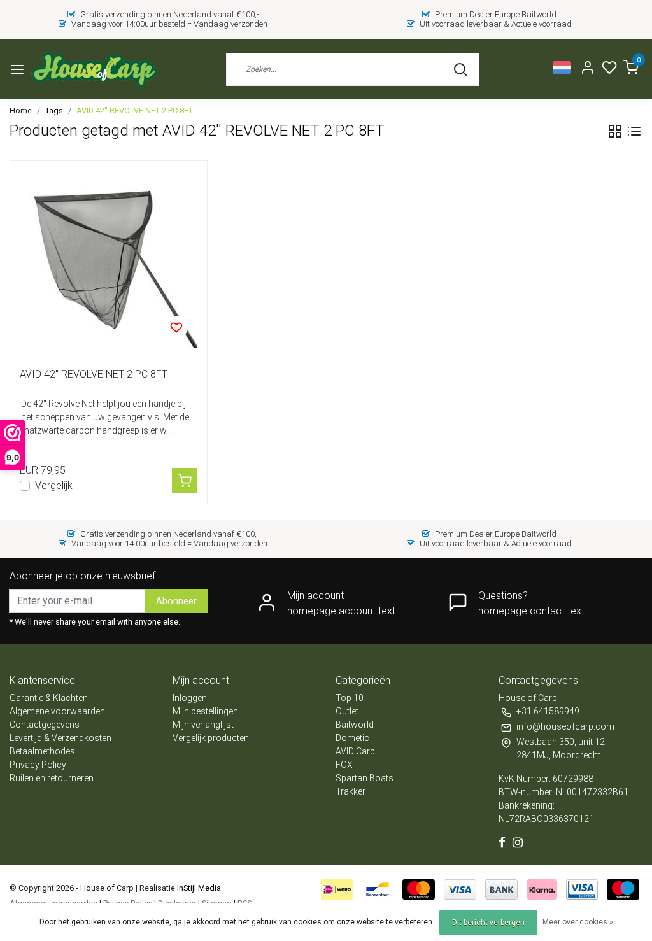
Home (21, 110)
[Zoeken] (460, 69)
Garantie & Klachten (49, 698)
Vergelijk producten (211, 738)
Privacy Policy (38, 765)
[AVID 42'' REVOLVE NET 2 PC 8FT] (108, 259)
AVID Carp (355, 751)
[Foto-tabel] (615, 131)
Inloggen (190, 698)
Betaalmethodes (42, 751)
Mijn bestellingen (205, 711)
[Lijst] (634, 131)
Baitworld (355, 724)
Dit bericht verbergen (488, 922)
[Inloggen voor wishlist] (176, 327)
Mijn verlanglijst (203, 724)
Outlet (347, 711)
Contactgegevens (45, 724)
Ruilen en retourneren (52, 778)
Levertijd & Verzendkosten (60, 738)
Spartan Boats (364, 778)
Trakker (350, 791)
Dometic (352, 738)
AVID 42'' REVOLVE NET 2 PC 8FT (134, 110)
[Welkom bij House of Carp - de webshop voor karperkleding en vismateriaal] (94, 69)
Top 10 (350, 698)
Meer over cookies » (577, 921)
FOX (344, 765)
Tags (54, 110)
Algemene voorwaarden (57, 711)
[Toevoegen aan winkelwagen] (184, 480)
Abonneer (176, 601)
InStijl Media (198, 888)
